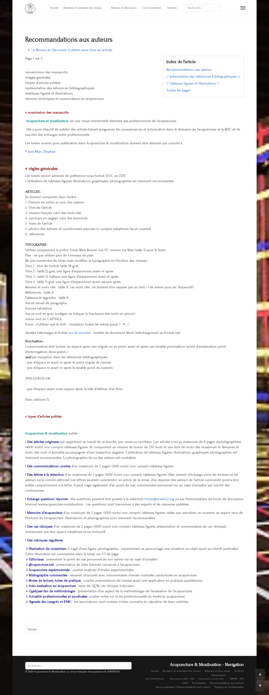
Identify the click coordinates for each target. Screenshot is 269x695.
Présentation (199, 682)
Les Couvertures (152, 7)
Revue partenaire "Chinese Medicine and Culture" (183, 687)
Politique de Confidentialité (229, 687)
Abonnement (218, 675)
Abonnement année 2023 (211, 679)
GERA (185, 682)
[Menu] (242, 8)
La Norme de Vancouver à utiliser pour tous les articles (72, 50)
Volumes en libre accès (124, 7)
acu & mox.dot (80, 333)
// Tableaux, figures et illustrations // (192, 83)
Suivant (32, 629)
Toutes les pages (178, 90)
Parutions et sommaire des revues (83, 7)
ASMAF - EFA (236, 678)
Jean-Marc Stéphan (42, 151)
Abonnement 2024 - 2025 (182, 679)
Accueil (54, 7)
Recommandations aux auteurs (189, 70)
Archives (172, 7)
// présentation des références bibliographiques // (203, 76)
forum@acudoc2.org (159, 499)
